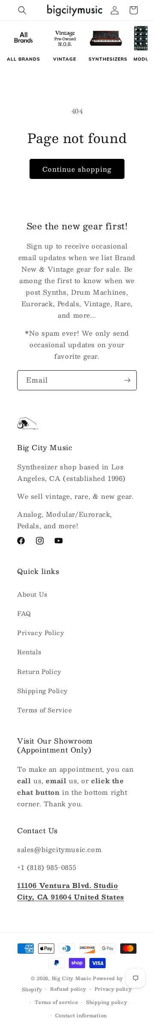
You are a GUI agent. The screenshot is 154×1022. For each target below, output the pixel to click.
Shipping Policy (42, 690)
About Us (32, 594)
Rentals (29, 652)
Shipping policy (106, 1002)
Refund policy (68, 989)
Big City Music (72, 978)
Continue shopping (77, 169)
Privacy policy (113, 989)
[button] (22, 10)
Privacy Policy (40, 632)
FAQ (24, 613)
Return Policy (39, 671)
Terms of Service (44, 710)
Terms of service (56, 1002)
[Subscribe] (127, 380)
